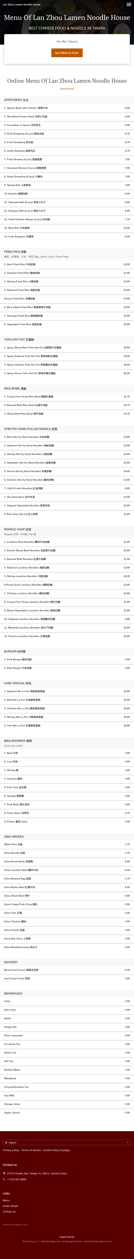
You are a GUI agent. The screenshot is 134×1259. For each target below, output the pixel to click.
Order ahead (10, 1206)
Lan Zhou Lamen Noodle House (21, 4)
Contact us (9, 1211)
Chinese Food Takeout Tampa (15, 1224)
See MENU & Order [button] (67, 53)
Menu (6, 1200)
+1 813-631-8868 (16, 1179)
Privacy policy (11, 1150)
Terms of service (31, 1150)
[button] (129, 4)
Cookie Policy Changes (56, 1150)
